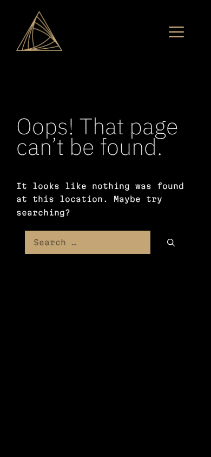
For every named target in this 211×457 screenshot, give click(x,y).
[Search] (171, 242)
